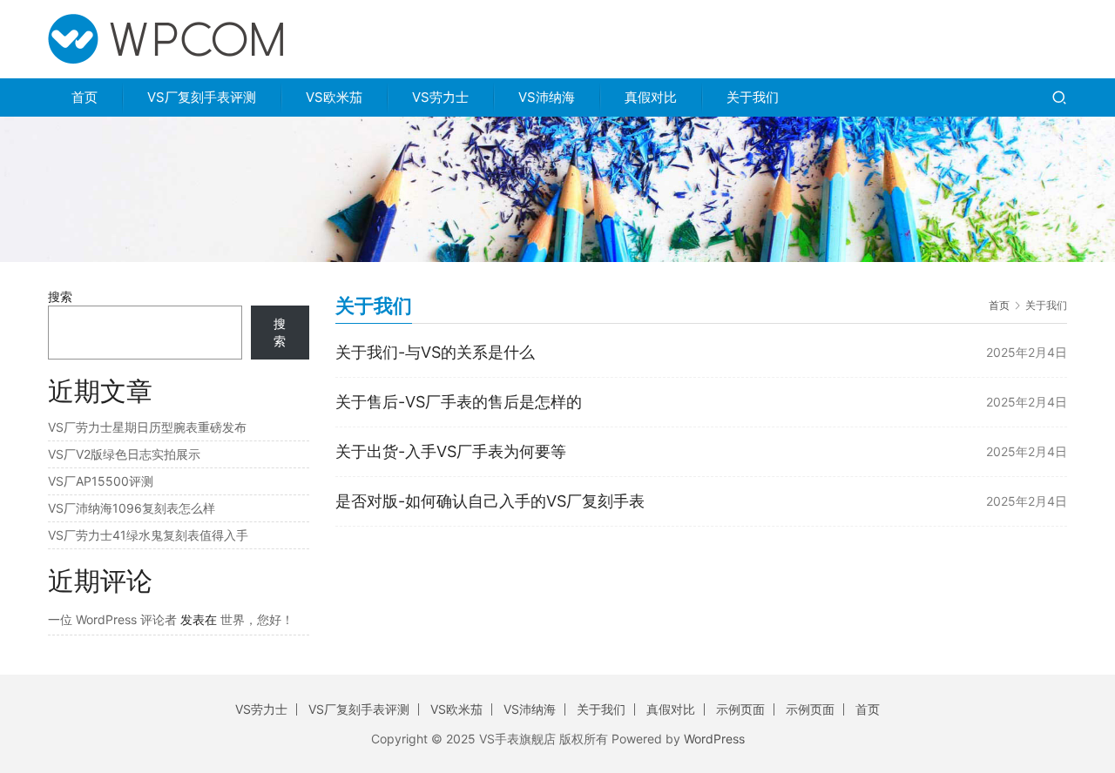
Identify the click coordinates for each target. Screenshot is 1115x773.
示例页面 (740, 709)
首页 (84, 97)
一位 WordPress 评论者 (112, 619)
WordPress (714, 738)
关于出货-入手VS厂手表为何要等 (450, 451)
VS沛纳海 (546, 97)
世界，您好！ (257, 619)
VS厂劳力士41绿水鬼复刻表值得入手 (148, 535)
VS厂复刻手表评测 (201, 97)
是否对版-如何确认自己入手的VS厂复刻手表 (490, 501)
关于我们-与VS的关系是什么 (435, 352)
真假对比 (651, 97)
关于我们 (752, 97)
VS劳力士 (440, 97)
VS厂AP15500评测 (100, 481)
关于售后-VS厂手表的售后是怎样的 (458, 402)
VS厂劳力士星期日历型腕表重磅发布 (147, 427)
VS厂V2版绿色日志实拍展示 (124, 454)
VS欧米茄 (334, 97)
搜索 (60, 296)
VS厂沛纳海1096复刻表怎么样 (131, 508)
